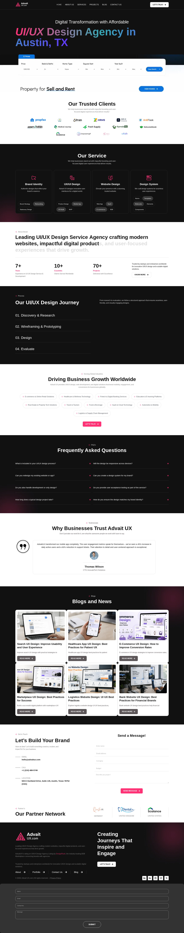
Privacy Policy (55, 878)
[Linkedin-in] (144, 878)
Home (59, 5)
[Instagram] (161, 878)
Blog (104, 5)
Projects (94, 5)
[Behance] (150, 878)
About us (69, 5)
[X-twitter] (166, 878)
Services (81, 5)
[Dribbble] (155, 878)
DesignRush (60, 854)
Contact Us (115, 5)
